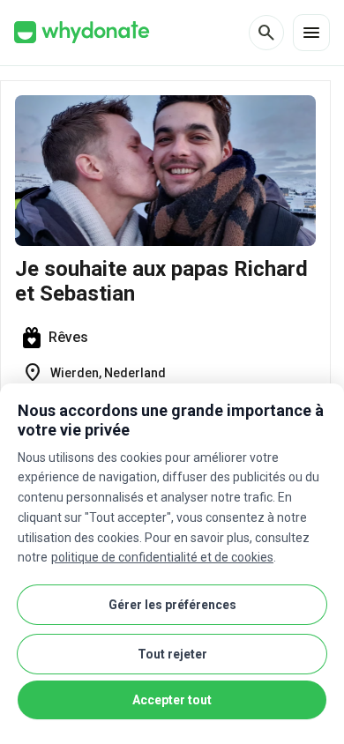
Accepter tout (172, 700)
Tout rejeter (172, 654)
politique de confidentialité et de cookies (162, 557)
